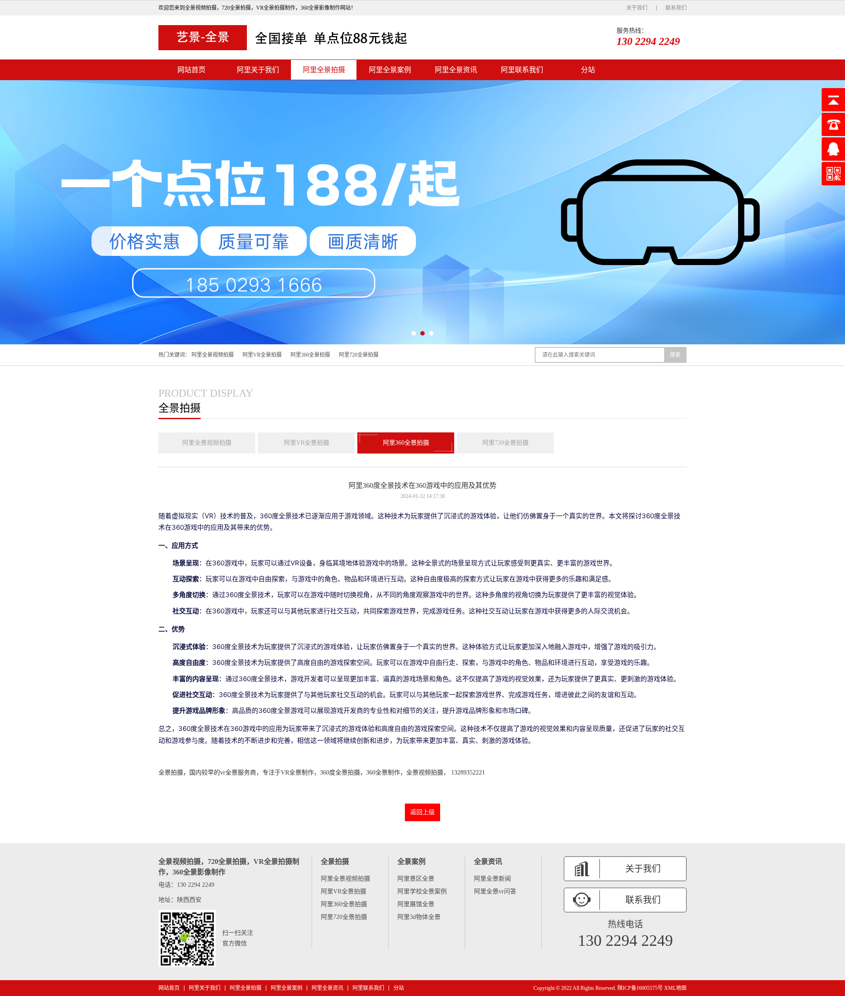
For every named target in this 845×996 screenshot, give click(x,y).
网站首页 (191, 70)
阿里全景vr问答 (495, 891)
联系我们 (676, 8)
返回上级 (422, 812)
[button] (413, 333)
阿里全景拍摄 (324, 70)
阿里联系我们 (522, 70)
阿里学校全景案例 (422, 891)
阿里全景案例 (390, 70)
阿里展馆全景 (415, 904)
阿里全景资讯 (456, 70)
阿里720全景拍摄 (358, 355)
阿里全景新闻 (492, 878)
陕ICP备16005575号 (640, 988)
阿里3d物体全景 (419, 917)
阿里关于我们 (258, 70)
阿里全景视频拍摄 (212, 355)
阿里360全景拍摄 (310, 355)
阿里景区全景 (415, 878)
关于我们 (636, 8)
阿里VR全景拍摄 (262, 355)
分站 (588, 70)
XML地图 (675, 988)
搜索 (675, 355)
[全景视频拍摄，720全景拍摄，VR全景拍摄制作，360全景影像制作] (286, 37)
